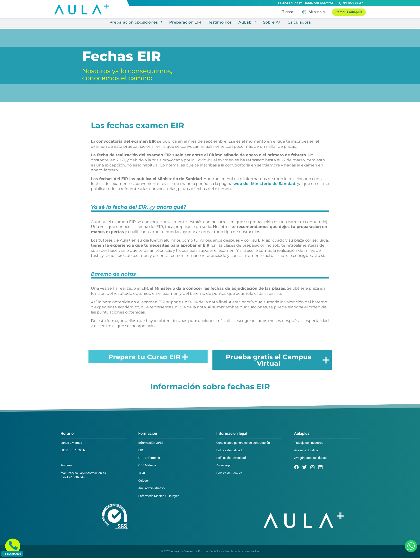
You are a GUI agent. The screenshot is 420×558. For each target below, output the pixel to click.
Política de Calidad (229, 450)
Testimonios (220, 22)
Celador (143, 480)
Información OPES (151, 443)
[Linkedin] (320, 467)
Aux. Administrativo (151, 488)
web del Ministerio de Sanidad (264, 183)
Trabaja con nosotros (308, 443)
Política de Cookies (229, 473)
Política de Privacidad (231, 458)
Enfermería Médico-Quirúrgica (158, 496)
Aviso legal (223, 465)
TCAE (142, 473)
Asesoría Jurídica (306, 450)
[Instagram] (312, 467)
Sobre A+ (272, 22)
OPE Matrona (147, 465)
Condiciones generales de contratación (243, 443)
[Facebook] (296, 467)
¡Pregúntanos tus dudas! (310, 458)
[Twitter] (304, 467)
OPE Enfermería (149, 458)
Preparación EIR (185, 22)
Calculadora (299, 22)
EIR (140, 450)
